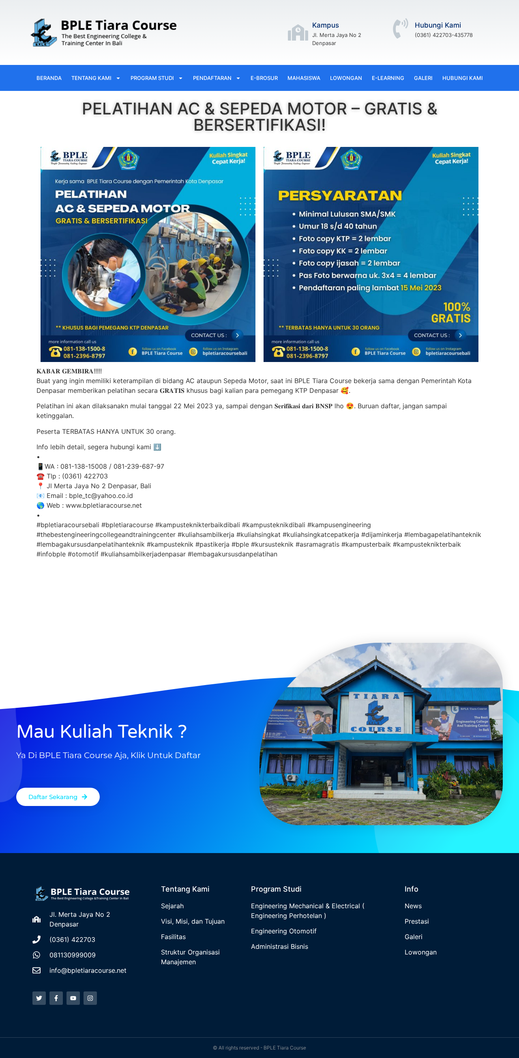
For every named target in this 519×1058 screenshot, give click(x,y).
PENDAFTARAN (212, 78)
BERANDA (49, 78)
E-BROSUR (264, 78)
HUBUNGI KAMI (462, 78)
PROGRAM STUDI (152, 78)
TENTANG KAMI (91, 78)
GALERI (423, 78)
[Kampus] (298, 32)
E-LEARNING (388, 78)
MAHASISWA (303, 78)
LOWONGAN (346, 78)
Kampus (325, 25)
